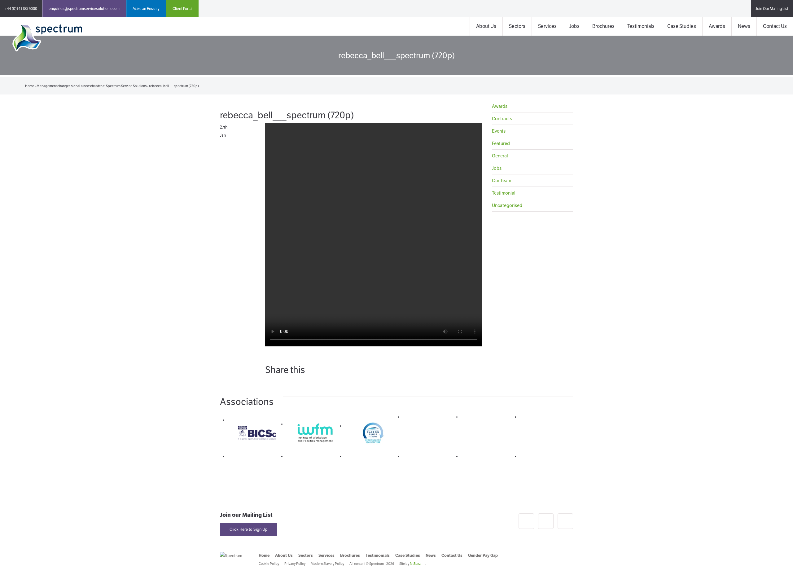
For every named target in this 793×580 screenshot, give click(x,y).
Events (499, 131)
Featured (501, 143)
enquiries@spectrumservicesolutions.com (84, 8)
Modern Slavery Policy (327, 563)
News (744, 26)
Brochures (603, 26)
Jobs (574, 26)
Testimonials (641, 26)
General (500, 156)
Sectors (517, 26)
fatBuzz (415, 563)
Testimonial (503, 193)
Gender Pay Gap (483, 555)
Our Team (501, 180)
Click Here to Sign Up (249, 529)
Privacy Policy (294, 563)
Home (29, 86)
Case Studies (681, 26)
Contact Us (775, 26)
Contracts (502, 118)
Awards (717, 26)
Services (547, 26)
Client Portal (182, 8)
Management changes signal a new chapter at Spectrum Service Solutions (92, 86)
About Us (486, 26)
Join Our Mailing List (772, 8)
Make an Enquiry (146, 8)
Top (778, 565)
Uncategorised (507, 205)
